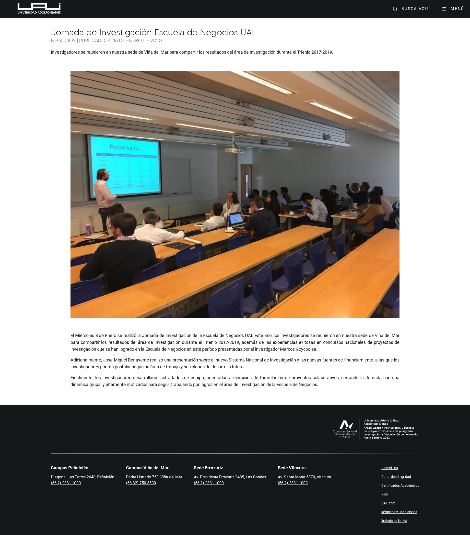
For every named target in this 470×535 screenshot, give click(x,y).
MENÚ (457, 8)
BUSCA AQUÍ (415, 8)
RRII (384, 494)
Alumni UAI (389, 468)
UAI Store (388, 503)
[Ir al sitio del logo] (62, 9)
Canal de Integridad (396, 477)
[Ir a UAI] (31, 9)
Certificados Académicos (400, 485)
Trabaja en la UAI (394, 521)
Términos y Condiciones (399, 512)
